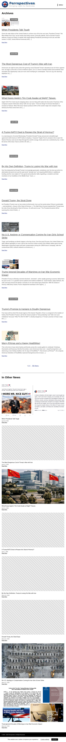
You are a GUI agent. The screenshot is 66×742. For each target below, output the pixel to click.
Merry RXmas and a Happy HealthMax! (21, 343)
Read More (4, 42)
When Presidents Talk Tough (16, 30)
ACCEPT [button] (54, 739)
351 (33, 366)
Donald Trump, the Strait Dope (16, 200)
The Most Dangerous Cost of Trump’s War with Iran (27, 64)
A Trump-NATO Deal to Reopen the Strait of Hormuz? (28, 132)
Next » (37, 366)
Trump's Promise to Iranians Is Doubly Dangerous (26, 309)
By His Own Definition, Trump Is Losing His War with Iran (29, 166)
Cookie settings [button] (45, 739)
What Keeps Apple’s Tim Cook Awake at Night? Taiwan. (29, 98)
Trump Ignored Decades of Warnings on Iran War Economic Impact (31, 273)
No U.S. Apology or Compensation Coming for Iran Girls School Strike (33, 236)
